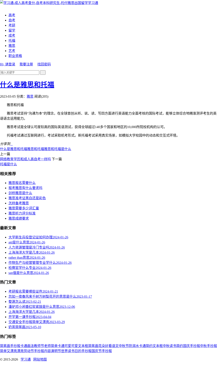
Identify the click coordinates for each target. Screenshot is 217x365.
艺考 (11, 51)
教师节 (39, 346)
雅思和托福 (35, 149)
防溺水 (134, 346)
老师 (47, 346)
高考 (11, 15)
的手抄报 (85, 351)
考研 (11, 25)
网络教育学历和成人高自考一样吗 (25, 159)
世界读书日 (69, 351)
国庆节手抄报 (102, 351)
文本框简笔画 (88, 346)
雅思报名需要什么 (22, 183)
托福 (11, 40)
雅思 (11, 45)
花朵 (101, 346)
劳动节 (29, 351)
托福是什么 (8, 164)
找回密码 (44, 64)
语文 (115, 346)
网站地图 (40, 359)
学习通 (93, 3)
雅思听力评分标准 (22, 213)
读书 (173, 346)
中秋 (166, 346)
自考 (11, 20)
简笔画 (5, 346)
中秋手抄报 (208, 346)
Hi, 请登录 (7, 64)
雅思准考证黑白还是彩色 (27, 198)
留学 (11, 30)
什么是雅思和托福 (27, 84)
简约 (179, 346)
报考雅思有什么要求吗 (25, 188)
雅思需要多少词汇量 (23, 208)
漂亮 (20, 351)
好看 (108, 346)
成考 (11, 35)
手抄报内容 (42, 351)
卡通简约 (146, 346)
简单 (54, 346)
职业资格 (15, 56)
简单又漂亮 (8, 351)
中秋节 (124, 346)
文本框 (158, 346)
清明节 (56, 351)
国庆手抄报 (191, 346)
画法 (30, 346)
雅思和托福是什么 (57, 149)
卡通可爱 (64, 346)
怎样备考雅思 (18, 203)
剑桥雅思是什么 (20, 193)
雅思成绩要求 (18, 218)
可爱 (74, 346)
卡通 (23, 346)
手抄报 (15, 346)
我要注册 (26, 64)
